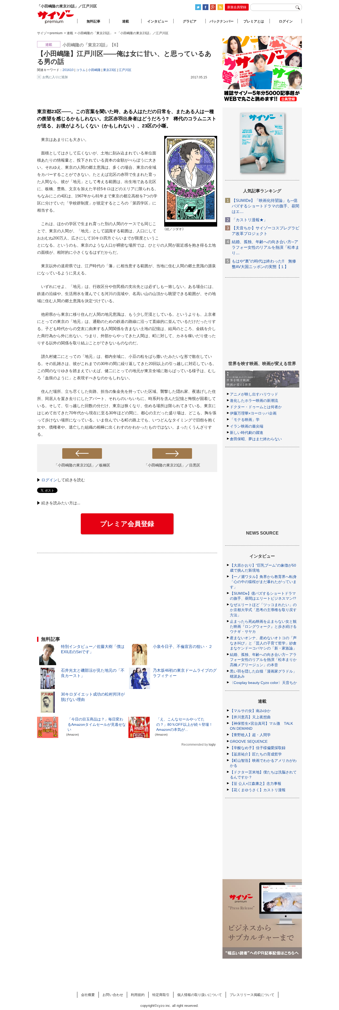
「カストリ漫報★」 (249, 219)
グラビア (190, 21)
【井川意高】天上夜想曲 (250, 717)
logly (212, 744)
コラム (81, 70)
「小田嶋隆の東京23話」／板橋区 (82, 465)
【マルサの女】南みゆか (250, 711)
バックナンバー (221, 21)
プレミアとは (253, 21)
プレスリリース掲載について (252, 995)
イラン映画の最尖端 (246, 426)
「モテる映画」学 (245, 419)
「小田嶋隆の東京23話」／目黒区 (172, 465)
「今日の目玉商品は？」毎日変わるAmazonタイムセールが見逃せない (97, 724)
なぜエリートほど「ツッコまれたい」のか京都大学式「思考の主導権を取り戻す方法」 (263, 610)
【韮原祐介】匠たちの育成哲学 (256, 754)
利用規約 (138, 995)
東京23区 (109, 70)
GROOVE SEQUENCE (248, 741)
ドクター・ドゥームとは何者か (256, 407)
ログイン (49, 480)
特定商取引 (161, 995)
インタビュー (157, 21)
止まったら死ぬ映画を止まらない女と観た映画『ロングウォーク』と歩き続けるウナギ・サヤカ (263, 626)
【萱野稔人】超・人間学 (250, 735)
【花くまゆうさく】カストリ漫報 (258, 790)
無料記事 (93, 21)
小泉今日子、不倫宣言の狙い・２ (182, 646)
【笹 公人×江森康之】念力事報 (255, 783)
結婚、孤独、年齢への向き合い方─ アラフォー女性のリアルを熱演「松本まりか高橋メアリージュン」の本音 (263, 659)
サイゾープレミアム (56, 16)
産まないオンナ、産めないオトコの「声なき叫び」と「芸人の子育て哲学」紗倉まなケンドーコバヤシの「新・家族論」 (263, 643)
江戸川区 (125, 70)
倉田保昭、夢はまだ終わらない (256, 439)
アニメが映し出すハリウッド (254, 394)
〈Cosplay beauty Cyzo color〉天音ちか (263, 682)
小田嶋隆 (94, 70)
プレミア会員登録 (127, 523)
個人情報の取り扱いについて (199, 995)
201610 (68, 70)
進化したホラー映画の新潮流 (254, 400)
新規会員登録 (236, 7)
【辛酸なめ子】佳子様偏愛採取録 (258, 748)
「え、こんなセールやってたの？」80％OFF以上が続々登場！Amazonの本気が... (184, 724)
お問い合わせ (112, 995)
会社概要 (88, 995)
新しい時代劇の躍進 (246, 432)
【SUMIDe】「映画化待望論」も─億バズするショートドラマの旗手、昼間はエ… (265, 206)
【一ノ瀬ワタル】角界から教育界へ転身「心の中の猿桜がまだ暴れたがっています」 (263, 582)
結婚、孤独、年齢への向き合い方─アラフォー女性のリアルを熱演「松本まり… (265, 247)
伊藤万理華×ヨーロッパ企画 (253, 413)
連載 (125, 21)
